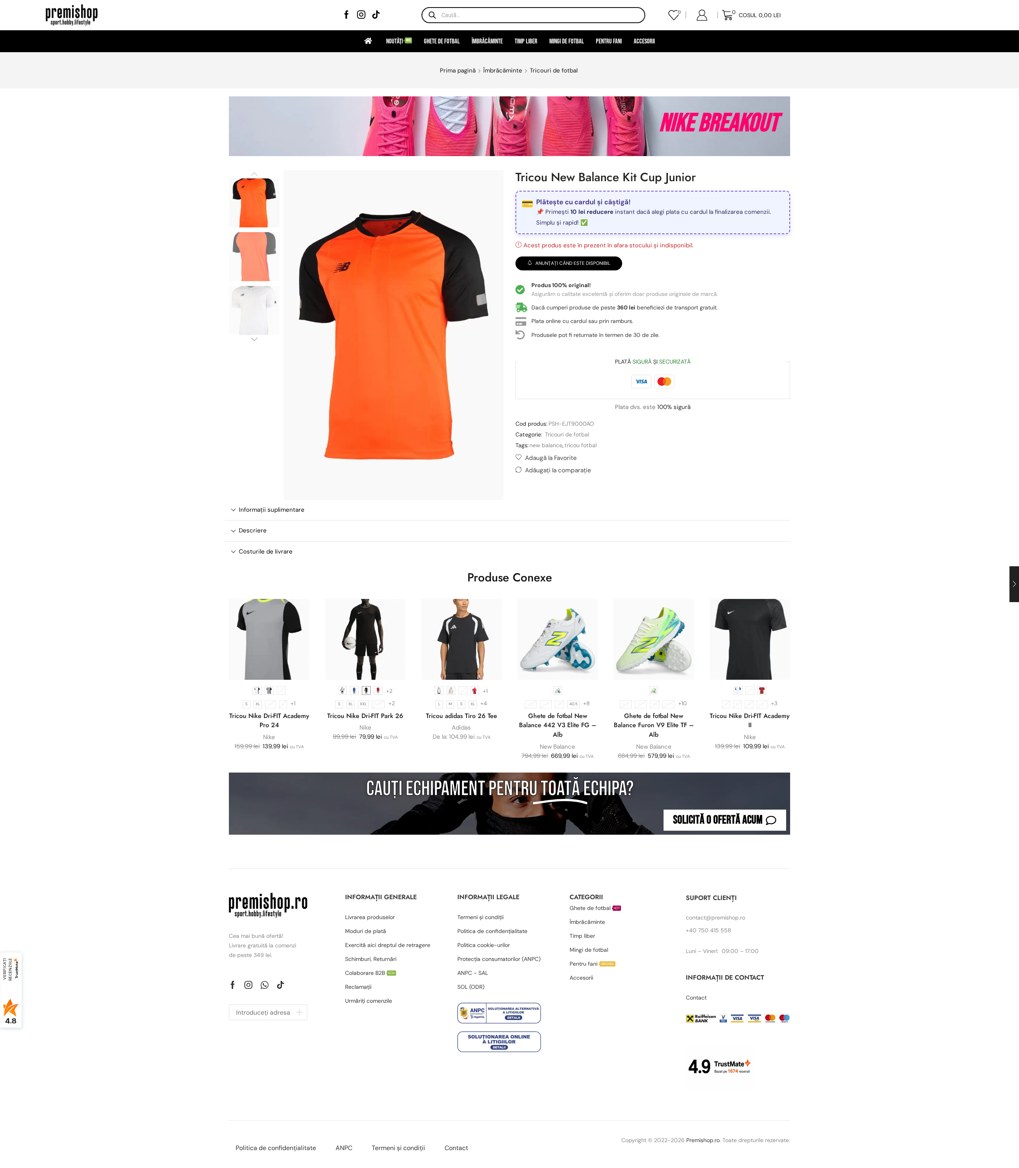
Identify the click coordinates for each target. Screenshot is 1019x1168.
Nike (269, 737)
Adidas (461, 728)
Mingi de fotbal (566, 41)
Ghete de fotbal (442, 41)
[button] (725, 820)
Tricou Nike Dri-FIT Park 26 (365, 715)
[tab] (507, 510)
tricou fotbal (580, 445)
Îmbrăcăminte (487, 41)
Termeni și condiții (398, 1148)
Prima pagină (458, 70)
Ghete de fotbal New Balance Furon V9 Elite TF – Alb (654, 725)
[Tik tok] (376, 15)
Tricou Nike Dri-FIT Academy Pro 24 (269, 720)
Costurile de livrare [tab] (266, 552)
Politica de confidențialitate (276, 1148)
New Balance (557, 747)
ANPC (344, 1148)
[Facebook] (346, 15)
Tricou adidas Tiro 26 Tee (461, 715)
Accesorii (644, 41)
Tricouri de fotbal (554, 70)
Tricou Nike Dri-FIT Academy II (750, 720)
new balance (545, 445)
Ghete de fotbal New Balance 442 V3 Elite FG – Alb (557, 725)
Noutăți (398, 41)
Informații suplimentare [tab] (272, 510)
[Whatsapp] (264, 985)
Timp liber (526, 41)
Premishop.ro (703, 1140)
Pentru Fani (609, 41)
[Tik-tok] (281, 985)
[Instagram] (361, 15)
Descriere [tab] (253, 530)
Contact (456, 1148)
